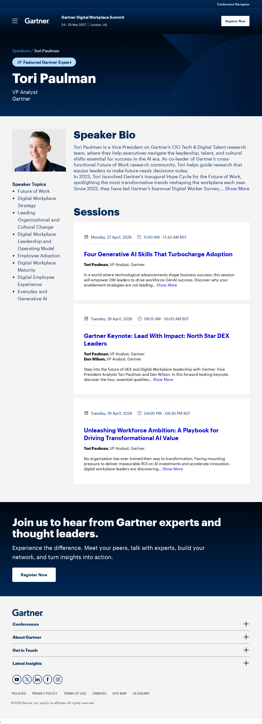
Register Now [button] (34, 574)
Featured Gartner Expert (46, 62)
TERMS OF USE (75, 693)
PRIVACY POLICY (45, 693)
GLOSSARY (141, 693)
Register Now (235, 21)
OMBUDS (99, 693)
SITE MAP (120, 693)
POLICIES (19, 693)
